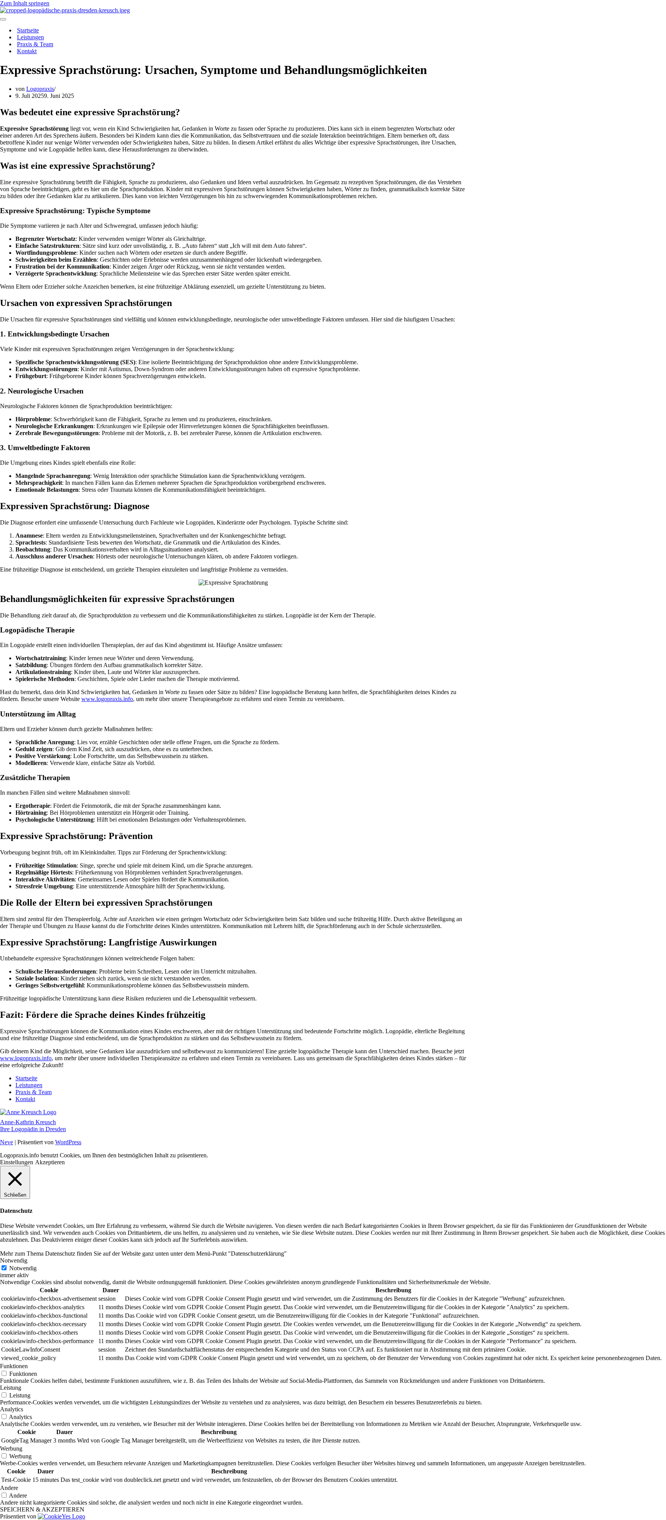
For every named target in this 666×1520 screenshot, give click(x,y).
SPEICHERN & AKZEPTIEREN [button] (42, 1509)
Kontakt (27, 51)
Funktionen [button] (14, 1366)
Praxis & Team (35, 44)
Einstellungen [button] (16, 1162)
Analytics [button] (11, 1409)
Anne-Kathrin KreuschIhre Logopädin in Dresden (33, 1125)
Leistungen (30, 37)
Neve (6, 1142)
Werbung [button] (11, 1448)
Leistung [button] (10, 1387)
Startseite (28, 30)
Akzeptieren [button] (50, 1162)
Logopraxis (40, 89)
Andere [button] (9, 1488)
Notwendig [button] (13, 1260)
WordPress (68, 1142)
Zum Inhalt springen (24, 3)
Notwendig (23, 1268)
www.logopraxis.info (107, 699)
